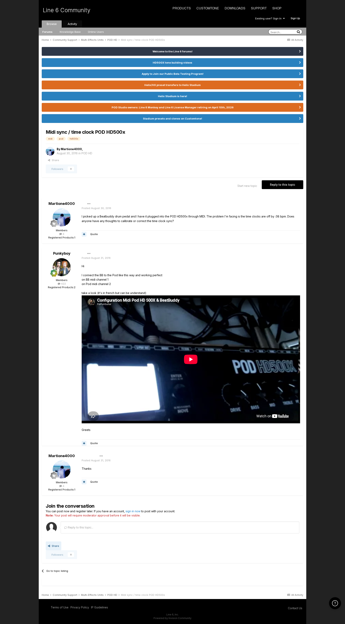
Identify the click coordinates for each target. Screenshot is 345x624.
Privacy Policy (79, 607)
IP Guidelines (99, 607)
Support (259, 8)
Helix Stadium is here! (172, 96)
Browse (52, 24)
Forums (47, 31)
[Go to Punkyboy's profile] (62, 267)
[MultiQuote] (84, 234)
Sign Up (295, 18)
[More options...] (89, 203)
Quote (94, 234)
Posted (96, 208)
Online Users (96, 31)
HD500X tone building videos (172, 62)
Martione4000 (71, 149)
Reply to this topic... (80, 527)
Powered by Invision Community (172, 618)
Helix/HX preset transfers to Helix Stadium (172, 85)
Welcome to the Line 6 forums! (172, 51)
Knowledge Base (70, 31)
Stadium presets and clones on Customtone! (172, 118)
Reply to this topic (282, 184)
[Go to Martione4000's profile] (50, 151)
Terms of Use (59, 607)
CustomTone (207, 8)
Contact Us (295, 608)
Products (181, 8)
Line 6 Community (66, 10)
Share (54, 160)
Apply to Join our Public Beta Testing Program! (172, 73)
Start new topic (247, 185)
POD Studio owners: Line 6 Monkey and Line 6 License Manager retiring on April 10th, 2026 (173, 107)
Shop (277, 8)
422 (63, 283)
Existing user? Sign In (269, 18)
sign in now (133, 511)
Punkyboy (61, 253)
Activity (72, 24)
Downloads (235, 8)
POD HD (86, 153)
